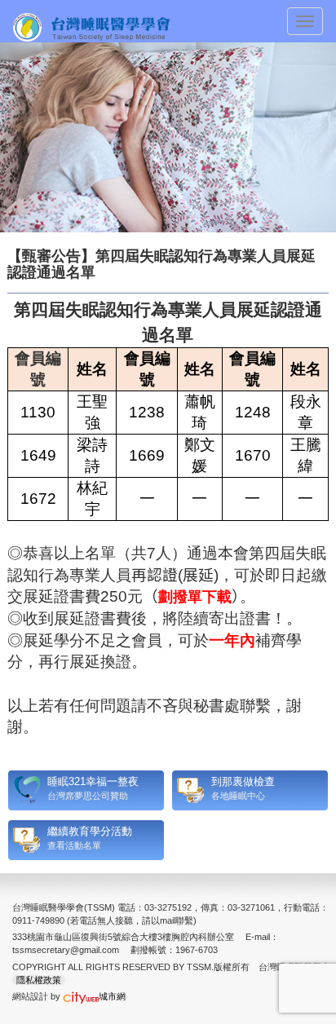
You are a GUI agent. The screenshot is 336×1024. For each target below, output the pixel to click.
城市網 (112, 996)
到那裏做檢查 (243, 781)
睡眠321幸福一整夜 (93, 781)
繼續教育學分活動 (89, 831)
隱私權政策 (38, 980)
